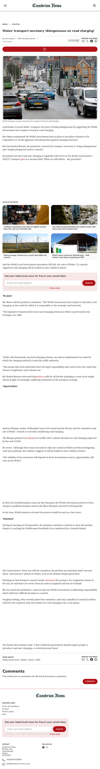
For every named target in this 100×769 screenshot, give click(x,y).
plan (23, 159)
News (5, 24)
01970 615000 (15, 760)
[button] (5, 5)
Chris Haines (9, 39)
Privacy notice (55, 288)
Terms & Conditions (10, 706)
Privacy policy (8, 711)
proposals (30, 438)
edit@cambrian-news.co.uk (18, 764)
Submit (88, 283)
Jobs (4, 714)
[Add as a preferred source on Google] (74, 40)
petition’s (40, 376)
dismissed (50, 580)
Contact (5, 709)
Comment (90, 681)
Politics (16, 24)
